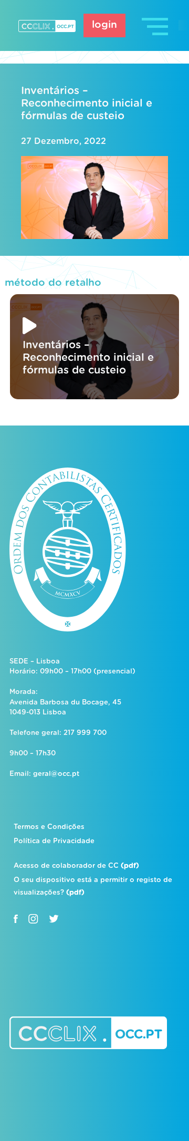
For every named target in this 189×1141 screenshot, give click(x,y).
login (104, 25)
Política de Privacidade (54, 841)
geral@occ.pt (56, 774)
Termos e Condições (49, 827)
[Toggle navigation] (155, 25)
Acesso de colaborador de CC (76, 866)
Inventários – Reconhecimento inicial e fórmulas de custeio (86, 103)
